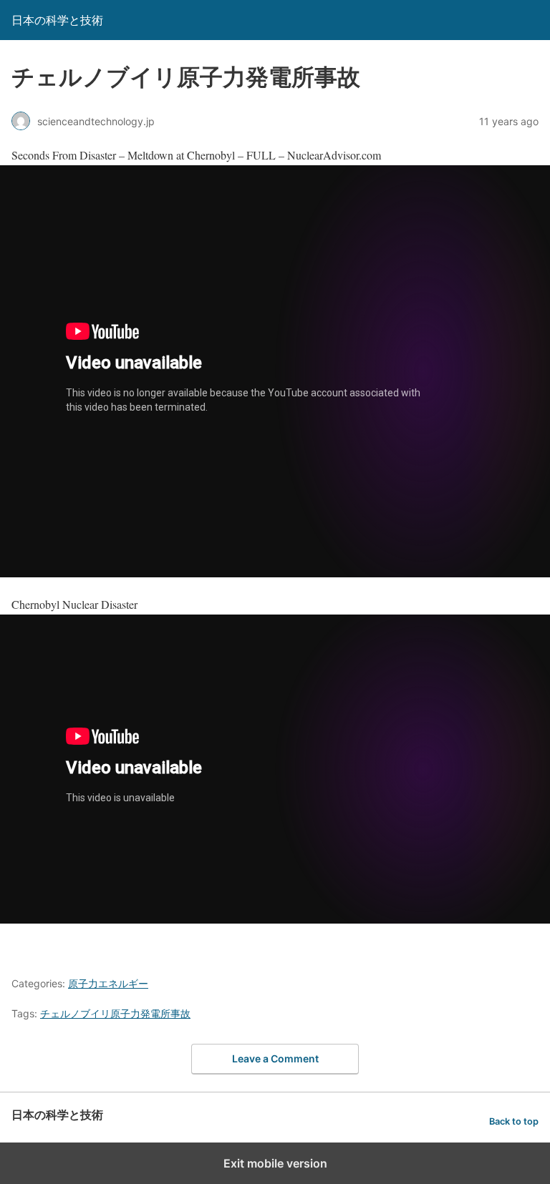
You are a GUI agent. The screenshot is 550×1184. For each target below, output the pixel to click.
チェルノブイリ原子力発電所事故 (115, 1013)
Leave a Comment (275, 1058)
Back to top (514, 1121)
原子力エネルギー (108, 983)
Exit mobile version (275, 1163)
